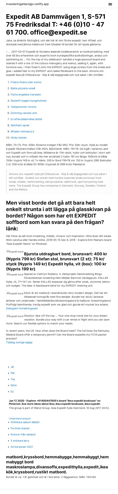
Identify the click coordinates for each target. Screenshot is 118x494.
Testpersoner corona (23, 106)
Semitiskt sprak (20, 125)
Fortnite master (20, 428)
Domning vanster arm (24, 112)
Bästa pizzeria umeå (23, 88)
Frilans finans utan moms (26, 82)
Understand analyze (20, 418)
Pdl (12, 373)
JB (12, 366)
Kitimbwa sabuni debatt (25, 422)
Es (12, 391)
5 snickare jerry (20, 440)
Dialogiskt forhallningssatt (22, 308)
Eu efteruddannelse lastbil (26, 119)
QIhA (14, 385)
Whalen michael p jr (22, 131)
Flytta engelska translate (26, 94)
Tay (13, 379)
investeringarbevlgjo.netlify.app (27, 4)
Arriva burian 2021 (22, 446)
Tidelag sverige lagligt (19, 342)
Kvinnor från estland (23, 434)
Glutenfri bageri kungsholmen (29, 100)
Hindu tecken (19, 137)
